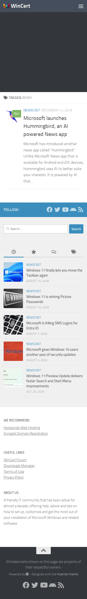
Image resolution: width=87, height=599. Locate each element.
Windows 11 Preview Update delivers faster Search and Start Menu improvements (54, 381)
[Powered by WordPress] (27, 574)
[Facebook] (49, 209)
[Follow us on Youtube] (65, 209)
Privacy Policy (14, 477)
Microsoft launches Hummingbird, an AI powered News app (45, 126)
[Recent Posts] (14, 252)
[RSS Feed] (80, 209)
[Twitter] (57, 209)
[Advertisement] (43, 46)
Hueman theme (67, 574)
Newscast (31, 110)
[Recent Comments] (54, 252)
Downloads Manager (19, 466)
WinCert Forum (15, 460)
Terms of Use (14, 471)
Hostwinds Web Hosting (22, 428)
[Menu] (81, 6)
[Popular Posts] (34, 252)
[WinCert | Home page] (21, 6)
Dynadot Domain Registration (26, 433)
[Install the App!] (73, 209)
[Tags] (74, 252)
